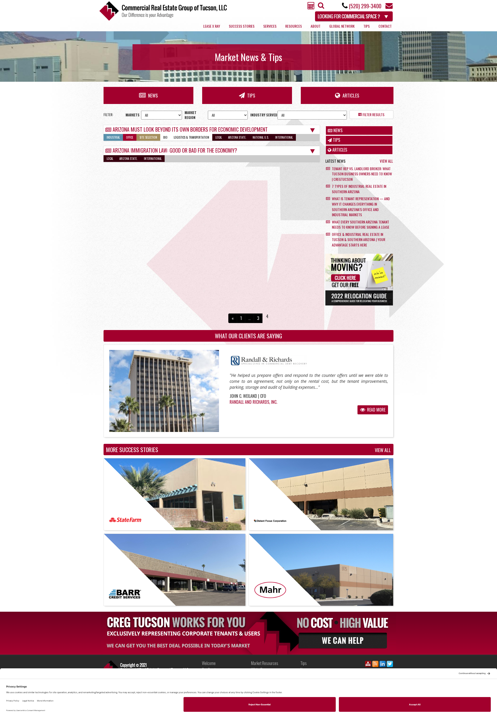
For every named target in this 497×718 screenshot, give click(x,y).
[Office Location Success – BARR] (174, 570)
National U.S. (261, 137)
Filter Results (373, 114)
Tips (366, 26)
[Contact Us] (389, 7)
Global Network (342, 26)
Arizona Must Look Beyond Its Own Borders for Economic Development (190, 129)
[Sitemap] (368, 664)
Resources (293, 26)
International (284, 137)
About (315, 26)
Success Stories (241, 26)
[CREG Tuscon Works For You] (248, 633)
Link (146, 667)
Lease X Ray (211, 26)
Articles (350, 95)
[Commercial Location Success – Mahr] (321, 570)
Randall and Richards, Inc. (253, 402)
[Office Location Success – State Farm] (174, 494)
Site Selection (148, 137)
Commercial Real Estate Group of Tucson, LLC (163, 11)
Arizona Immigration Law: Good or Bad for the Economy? (175, 150)
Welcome (209, 663)
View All (386, 161)
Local (218, 137)
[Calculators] (311, 7)
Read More (375, 410)
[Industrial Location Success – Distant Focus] (321, 494)
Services (269, 26)
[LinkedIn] (382, 664)
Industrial (113, 137)
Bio (165, 137)
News (152, 95)
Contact (385, 26)
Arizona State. (237, 137)
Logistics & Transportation (191, 137)
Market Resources (264, 663)
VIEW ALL (383, 450)
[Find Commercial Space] (354, 15)
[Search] (320, 7)
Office (129, 137)
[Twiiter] (389, 664)
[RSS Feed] (375, 664)
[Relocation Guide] (359, 279)
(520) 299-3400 (365, 6)
